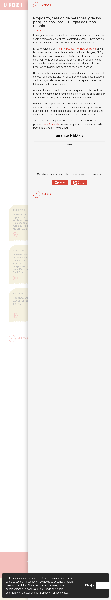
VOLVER (46, 5)
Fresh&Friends (51, 124)
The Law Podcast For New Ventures (76, 49)
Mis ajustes (91, 585)
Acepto (103, 585)
